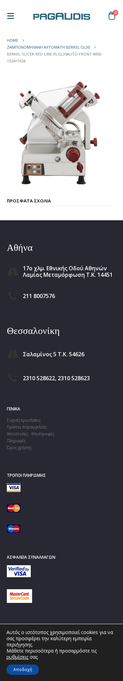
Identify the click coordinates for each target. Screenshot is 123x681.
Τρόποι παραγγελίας (27, 427)
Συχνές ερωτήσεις (24, 420)
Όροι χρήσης (19, 447)
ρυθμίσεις (17, 657)
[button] (12, 16)
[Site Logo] (61, 16)
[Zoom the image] (19, 568)
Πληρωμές (16, 440)
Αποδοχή (22, 669)
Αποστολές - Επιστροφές (30, 433)
